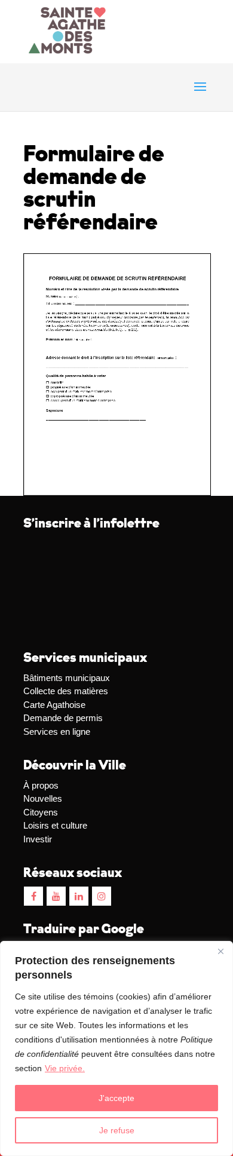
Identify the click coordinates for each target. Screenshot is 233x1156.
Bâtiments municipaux (66, 678)
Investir (37, 839)
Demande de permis (63, 718)
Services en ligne (56, 731)
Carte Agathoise (54, 705)
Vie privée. (65, 1068)
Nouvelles (42, 798)
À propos (41, 785)
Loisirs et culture (55, 825)
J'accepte (116, 1098)
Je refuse (116, 1130)
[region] (116, 1048)
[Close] (220, 951)
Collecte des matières (65, 691)
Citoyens (40, 812)
